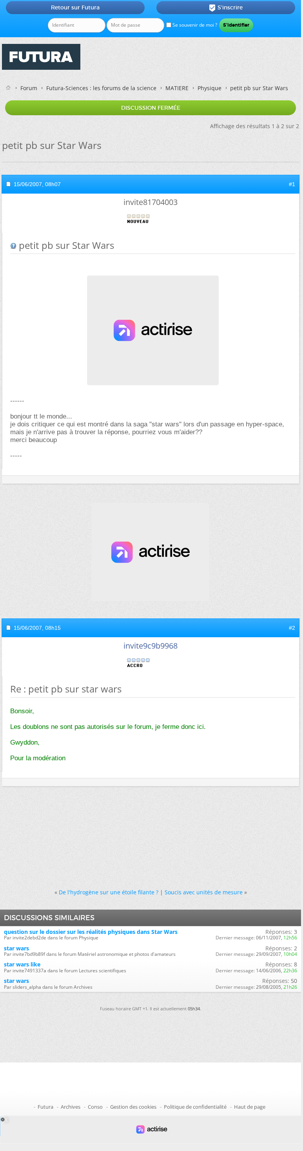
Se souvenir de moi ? (194, 25)
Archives (70, 1106)
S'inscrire (226, 8)
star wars (16, 948)
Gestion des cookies (133, 1106)
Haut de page (249, 1106)
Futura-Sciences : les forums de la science (101, 88)
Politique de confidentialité (195, 1106)
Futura (45, 1106)
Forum (28, 88)
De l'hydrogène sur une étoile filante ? (108, 892)
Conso (95, 1106)
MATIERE (177, 88)
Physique (209, 88)
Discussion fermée (150, 107)
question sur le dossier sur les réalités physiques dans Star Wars (91, 931)
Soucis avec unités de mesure (204, 892)
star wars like (22, 964)
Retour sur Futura (75, 7)
